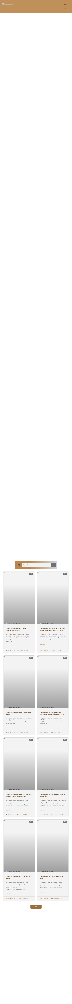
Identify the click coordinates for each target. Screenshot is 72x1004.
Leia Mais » (9, 646)
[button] (65, 6)
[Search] (53, 565)
